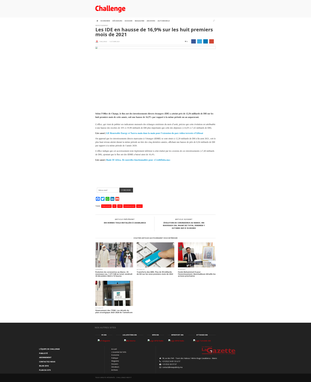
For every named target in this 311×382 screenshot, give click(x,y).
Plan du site (45, 370)
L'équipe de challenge (49, 349)
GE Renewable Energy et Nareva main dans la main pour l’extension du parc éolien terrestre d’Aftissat (154, 133)
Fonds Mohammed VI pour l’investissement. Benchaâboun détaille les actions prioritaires (197, 274)
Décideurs (115, 367)
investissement (129, 206)
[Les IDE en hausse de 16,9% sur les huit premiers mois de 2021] (155, 77)
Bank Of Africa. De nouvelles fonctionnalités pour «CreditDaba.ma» (138, 159)
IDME (120, 206)
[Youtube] (209, 21)
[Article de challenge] (97, 41)
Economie (181, 269)
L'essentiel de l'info (118, 352)
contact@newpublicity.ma (172, 367)
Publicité (43, 353)
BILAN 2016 (44, 366)
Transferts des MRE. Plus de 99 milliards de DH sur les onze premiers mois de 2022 (155, 273)
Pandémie (99, 269)
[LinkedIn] (199, 21)
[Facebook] (193, 21)
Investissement (101, 25)
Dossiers (114, 364)
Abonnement (45, 357)
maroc (139, 206)
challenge (103, 41)
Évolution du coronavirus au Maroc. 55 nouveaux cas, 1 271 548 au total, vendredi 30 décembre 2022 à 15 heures (113, 274)
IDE (114, 206)
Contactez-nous (47, 361)
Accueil (114, 349)
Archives (114, 370)
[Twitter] (204, 21)
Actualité (140, 269)
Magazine (115, 361)
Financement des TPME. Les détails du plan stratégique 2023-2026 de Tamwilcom (114, 311)
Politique (114, 358)
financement (106, 206)
